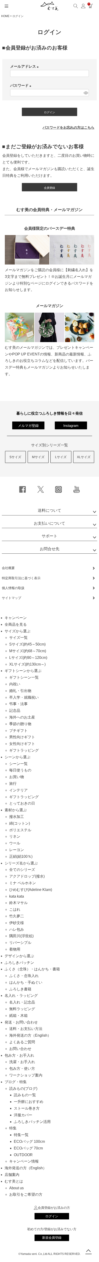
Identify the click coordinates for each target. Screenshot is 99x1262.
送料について (49, 510)
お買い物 (16, 777)
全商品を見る (16, 624)
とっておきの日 (22, 803)
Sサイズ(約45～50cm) (27, 644)
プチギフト (18, 731)
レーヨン (16, 850)
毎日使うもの (20, 770)
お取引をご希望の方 (25, 1194)
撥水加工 (16, 817)
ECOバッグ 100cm (29, 1141)
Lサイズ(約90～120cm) (28, 658)
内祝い (14, 684)
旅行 (13, 783)
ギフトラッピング (24, 750)
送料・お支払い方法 (25, 1029)
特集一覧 (21, 1135)
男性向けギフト (22, 737)
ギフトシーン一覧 (24, 677)
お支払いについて (49, 523)
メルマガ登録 (28, 425)
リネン (14, 836)
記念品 (14, 710)
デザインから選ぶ (19, 956)
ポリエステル (20, 830)
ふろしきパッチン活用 (32, 1122)
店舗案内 (12, 1175)
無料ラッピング (22, 1009)
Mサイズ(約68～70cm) (27, 651)
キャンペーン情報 (24, 1161)
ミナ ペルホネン (22, 883)
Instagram (71, 425)
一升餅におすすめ (28, 1102)
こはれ (14, 909)
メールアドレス (25, 66)
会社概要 (8, 568)
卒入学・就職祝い (24, 697)
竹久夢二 (16, 916)
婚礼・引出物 (20, 691)
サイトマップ (11, 598)
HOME (5, 16)
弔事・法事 (18, 704)
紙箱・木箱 (18, 1016)
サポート (49, 536)
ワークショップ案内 (25, 1075)
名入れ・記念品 (22, 1002)
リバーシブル (20, 943)
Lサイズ (61, 457)
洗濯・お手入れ (22, 1062)
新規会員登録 (51, 1237)
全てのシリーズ (22, 870)
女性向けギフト (22, 744)
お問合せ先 (49, 549)
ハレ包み (16, 929)
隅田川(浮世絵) (21, 936)
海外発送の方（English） (30, 1035)
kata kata (16, 896)
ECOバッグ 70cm (28, 1148)
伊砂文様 (16, 923)
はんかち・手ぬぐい (25, 982)
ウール (14, 843)
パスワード (21, 85)
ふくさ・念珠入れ (24, 976)
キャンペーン (16, 618)
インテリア (18, 790)
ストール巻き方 (27, 1108)
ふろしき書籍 (20, 989)
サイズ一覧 (18, 638)
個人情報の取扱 (13, 588)
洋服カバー (23, 1115)
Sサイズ (15, 457)
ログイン (51, 1216)
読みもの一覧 (25, 1095)
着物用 (14, 949)
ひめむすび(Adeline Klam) (30, 890)
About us (16, 1188)
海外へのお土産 (22, 717)
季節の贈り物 (20, 724)
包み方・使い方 (22, 1068)
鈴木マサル (18, 903)
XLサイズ (83, 457)
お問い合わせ (20, 1049)
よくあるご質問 (22, 1042)
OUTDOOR (23, 1155)
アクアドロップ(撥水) (27, 876)
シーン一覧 (18, 764)
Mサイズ (38, 457)
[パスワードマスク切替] (85, 92)
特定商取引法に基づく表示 (21, 578)
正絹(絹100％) (20, 856)
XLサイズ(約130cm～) (27, 664)
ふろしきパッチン (19, 963)
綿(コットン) (19, 823)
